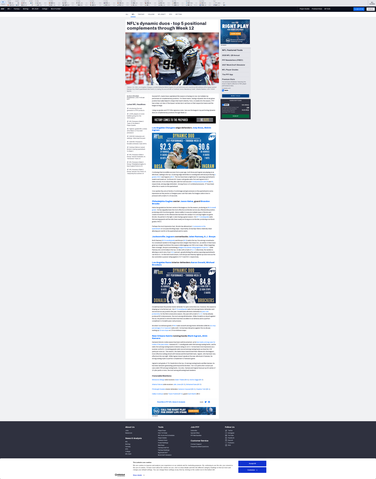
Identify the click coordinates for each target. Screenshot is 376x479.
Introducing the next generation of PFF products (135, 109)
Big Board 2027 (163, 452)
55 (212, 181)
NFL (3, 2)
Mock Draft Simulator (164, 455)
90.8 (185, 240)
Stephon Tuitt (201, 389)
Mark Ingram (194, 336)
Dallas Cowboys (157, 394)
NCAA (3, 4)
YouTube (231, 435)
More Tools (235, 96)
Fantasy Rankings (163, 450)
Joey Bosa (197, 128)
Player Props (162, 430)
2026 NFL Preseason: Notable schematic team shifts (137, 142)
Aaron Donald (198, 262)
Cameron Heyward (184, 389)
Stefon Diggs (194, 380)
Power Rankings (163, 443)
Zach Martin (192, 394)
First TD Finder (162, 433)
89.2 (193, 389)
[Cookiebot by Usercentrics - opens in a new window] (120, 475)
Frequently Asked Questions (200, 446)
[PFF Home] (2, 9)
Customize (251, 470)
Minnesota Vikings (158, 380)
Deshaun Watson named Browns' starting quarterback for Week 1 (136, 149)
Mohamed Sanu (191, 384)
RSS (229, 445)
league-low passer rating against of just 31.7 (194, 247)
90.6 (172, 177)
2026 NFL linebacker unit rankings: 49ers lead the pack (136, 137)
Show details (137, 475)
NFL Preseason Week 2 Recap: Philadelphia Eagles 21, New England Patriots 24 (136, 164)
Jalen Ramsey (195, 236)
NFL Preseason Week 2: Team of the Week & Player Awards (135, 123)
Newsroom (128, 433)
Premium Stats (162, 440)
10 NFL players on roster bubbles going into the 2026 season (135, 116)
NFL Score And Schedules (166, 435)
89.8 (174, 325)
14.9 (200, 314)
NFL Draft (162, 14)
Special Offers (195, 433)
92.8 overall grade (168, 240)
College (151, 14)
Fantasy (141, 14)
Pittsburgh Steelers (158, 389)
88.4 (208, 389)
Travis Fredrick (173, 394)
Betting (179, 14)
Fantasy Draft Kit (163, 447)
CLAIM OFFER (359, 9)
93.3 (183, 384)
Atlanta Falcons (157, 384)
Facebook (231, 438)
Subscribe (194, 430)
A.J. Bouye (209, 236)
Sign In (370, 9)
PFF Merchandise (196, 435)
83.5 (199, 384)
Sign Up (235, 116)
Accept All (252, 463)
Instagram (231, 433)
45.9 (172, 252)
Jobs (127, 430)
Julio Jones (177, 384)
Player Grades (162, 438)
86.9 (186, 380)
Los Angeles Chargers (163, 128)
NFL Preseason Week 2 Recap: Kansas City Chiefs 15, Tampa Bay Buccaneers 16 (136, 171)
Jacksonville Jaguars (163, 236)
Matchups (161, 445)
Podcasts (231, 443)
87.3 (180, 394)
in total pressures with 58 (199, 181)
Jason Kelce (186, 201)
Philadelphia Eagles (162, 201)
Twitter (230, 430)
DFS (170, 14)
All (127, 14)
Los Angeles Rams (161, 262)
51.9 (192, 250)
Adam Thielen (179, 380)
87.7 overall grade (202, 217)
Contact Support (196, 444)
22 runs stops (163, 330)
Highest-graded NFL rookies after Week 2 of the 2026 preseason (137, 131)
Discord (230, 440)
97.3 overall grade (181, 309)
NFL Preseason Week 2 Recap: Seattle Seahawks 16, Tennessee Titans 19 (136, 156)
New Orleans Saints (162, 336)
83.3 (201, 380)
